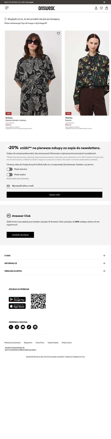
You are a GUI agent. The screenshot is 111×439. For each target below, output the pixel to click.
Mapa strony (67, 343)
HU (18, 350)
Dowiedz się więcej (20, 235)
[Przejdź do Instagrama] (17, 327)
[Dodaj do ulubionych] (58, 33)
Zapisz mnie (54, 194)
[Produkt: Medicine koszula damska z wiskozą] (33, 73)
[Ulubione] (101, 8)
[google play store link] (17, 299)
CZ (11, 350)
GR (13, 350)
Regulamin (28, 343)
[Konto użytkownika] (96, 8)
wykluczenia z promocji (88, 160)
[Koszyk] (106, 8)
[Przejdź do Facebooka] (11, 327)
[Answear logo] (47, 8)
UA (29, 350)
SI (25, 350)
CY (8, 350)
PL (21, 350)
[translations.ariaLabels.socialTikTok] (29, 327)
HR (15, 350)
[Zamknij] (104, 2)
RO (23, 350)
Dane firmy (40, 343)
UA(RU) (33, 350)
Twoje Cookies (53, 343)
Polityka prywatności (12, 343)
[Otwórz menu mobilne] (7, 8)
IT (19, 350)
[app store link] (17, 305)
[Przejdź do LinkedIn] (35, 327)
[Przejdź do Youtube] (23, 327)
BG (6, 350)
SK (27, 350)
